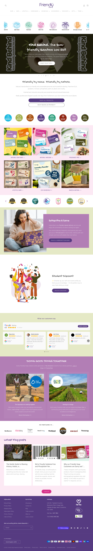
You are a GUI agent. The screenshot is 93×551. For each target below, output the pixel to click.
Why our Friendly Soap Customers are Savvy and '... (74, 465)
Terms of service (43, 547)
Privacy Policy (7, 505)
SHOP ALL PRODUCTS (46, 100)
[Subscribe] (31, 528)
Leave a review (29, 516)
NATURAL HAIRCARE (45, 157)
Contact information (71, 547)
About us (28, 514)
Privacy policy (35, 547)
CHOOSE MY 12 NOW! (46, 62)
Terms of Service (8, 514)
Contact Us (28, 505)
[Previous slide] (38, 75)
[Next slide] (50, 75)
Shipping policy (51, 547)
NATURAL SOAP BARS (17, 157)
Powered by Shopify (18, 547)
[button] (5, 5)
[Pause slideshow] (54, 75)
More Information (24, 415)
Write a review (83, 326)
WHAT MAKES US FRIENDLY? (46, 105)
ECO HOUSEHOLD (45, 190)
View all (46, 491)
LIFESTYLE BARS (17, 190)
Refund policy (27, 547)
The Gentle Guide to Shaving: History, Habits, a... (17, 465)
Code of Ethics (8, 516)
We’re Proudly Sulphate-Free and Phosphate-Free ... (45, 465)
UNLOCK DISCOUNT (60, 290)
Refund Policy (7, 503)
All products (29, 503)
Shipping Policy (8, 508)
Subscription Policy (9, 511)
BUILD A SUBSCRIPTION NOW (60, 240)
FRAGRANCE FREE (74, 157)
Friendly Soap (11, 547)
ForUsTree (49, 368)
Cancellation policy (61, 547)
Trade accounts (30, 511)
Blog (27, 508)
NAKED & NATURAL (74, 190)
